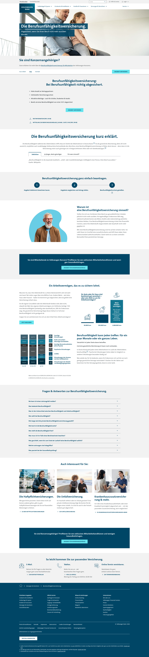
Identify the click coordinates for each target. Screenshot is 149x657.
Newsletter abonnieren (81, 607)
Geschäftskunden (24, 607)
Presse (105, 603)
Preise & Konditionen (25, 624)
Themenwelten (79, 603)
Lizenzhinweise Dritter (64, 628)
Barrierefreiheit (78, 624)
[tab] (35, 154)
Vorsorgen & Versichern (25, 605)
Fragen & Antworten (53, 600)
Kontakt (37, 72)
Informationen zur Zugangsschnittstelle (30, 632)
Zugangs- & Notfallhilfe (54, 603)
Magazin (77, 605)
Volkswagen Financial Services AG (46, 628)
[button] (42, 401)
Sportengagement (108, 607)
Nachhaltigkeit (107, 610)
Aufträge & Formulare (53, 598)
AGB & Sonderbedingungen (27, 628)
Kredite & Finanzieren (25, 603)
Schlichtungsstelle (52, 607)
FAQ (30, 72)
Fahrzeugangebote (108, 615)
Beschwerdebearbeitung (54, 610)
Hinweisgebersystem (79, 628)
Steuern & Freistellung (53, 612)
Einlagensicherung (52, 605)
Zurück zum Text (82, 649)
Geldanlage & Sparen (25, 600)
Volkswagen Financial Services (111, 600)
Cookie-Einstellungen (65, 624)
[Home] (20, 586)
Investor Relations (108, 605)
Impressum (44, 624)
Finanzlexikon (79, 600)
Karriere (105, 612)
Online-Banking (79, 598)
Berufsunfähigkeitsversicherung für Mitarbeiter (57, 66)
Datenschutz (53, 624)
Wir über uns (106, 598)
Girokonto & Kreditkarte (26, 598)
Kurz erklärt (22, 72)
